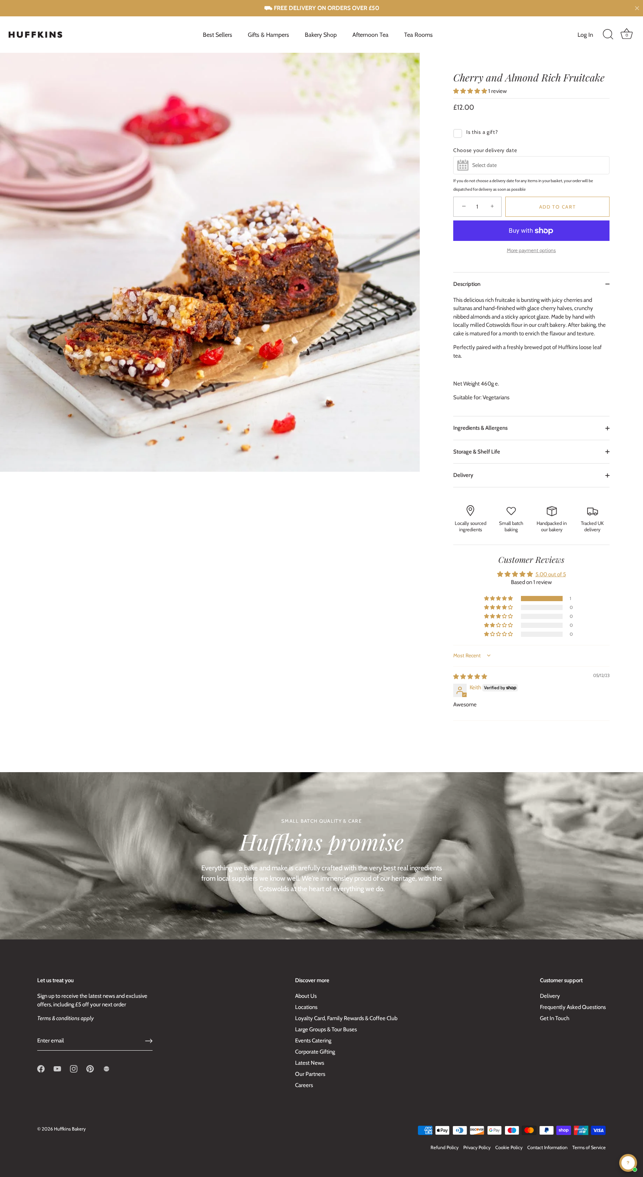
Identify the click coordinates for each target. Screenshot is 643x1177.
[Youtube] (57, 1068)
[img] (470, 676)
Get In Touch (554, 1018)
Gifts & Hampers (268, 34)
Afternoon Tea (370, 34)
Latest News (309, 1063)
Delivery (463, 475)
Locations (306, 1007)
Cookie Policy (508, 1147)
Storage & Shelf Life (476, 451)
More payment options (531, 250)
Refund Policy (444, 1147)
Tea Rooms (418, 34)
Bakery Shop (321, 34)
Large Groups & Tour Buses (326, 1029)
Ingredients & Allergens (480, 428)
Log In (585, 34)
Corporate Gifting (315, 1051)
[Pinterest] (90, 1068)
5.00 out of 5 (550, 574)
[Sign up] (149, 1041)
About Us (306, 996)
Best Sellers (217, 34)
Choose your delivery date (485, 150)
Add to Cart (557, 207)
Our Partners (310, 1074)
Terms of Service (589, 1147)
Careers (304, 1085)
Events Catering (313, 1040)
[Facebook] (41, 1068)
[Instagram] (73, 1068)
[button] (470, 91)
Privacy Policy (476, 1147)
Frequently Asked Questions (573, 1007)
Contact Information (547, 1147)
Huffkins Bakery (70, 1129)
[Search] (608, 34)
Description (466, 284)
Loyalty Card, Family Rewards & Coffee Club (346, 1018)
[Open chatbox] (628, 1163)
